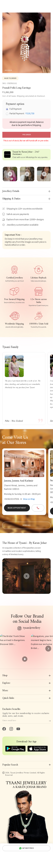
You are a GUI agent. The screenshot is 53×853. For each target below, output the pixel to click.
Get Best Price (28, 848)
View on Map (29, 499)
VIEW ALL (26, 525)
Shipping (20, 96)
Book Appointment (17, 507)
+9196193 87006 (11, 499)
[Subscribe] (49, 720)
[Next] (48, 649)
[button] (14, 648)
